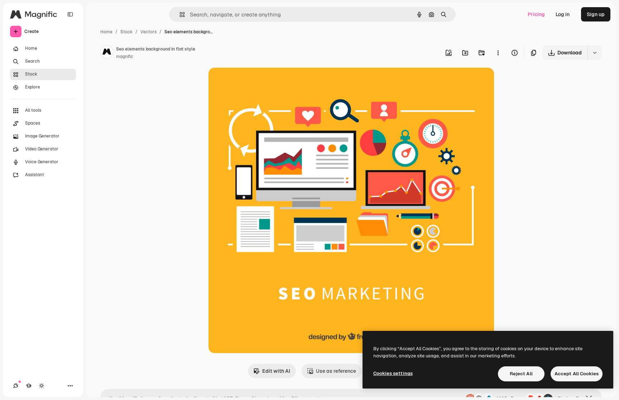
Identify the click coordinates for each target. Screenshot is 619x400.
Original (254, 81)
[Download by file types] (594, 52)
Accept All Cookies (577, 374)
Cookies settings (393, 373)
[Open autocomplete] (179, 14)
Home (106, 32)
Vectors (148, 32)
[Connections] (15, 385)
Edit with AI (276, 371)
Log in (563, 14)
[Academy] (28, 385)
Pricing (536, 14)
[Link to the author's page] (106, 53)
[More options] (498, 52)
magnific (124, 56)
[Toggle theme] (41, 385)
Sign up (596, 14)
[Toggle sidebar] (70, 14)
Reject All (521, 374)
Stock (126, 32)
